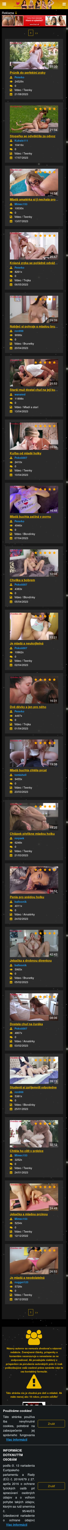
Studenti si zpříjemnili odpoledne (33, 1087)
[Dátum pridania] (11, 94)
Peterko (19, 77)
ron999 (19, 331)
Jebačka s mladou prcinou (29, 1214)
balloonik (21, 901)
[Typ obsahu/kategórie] (11, 90)
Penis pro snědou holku (27, 897)
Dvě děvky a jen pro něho (28, 707)
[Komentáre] (11, 86)
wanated (20, 394)
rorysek (19, 838)
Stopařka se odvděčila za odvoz (32, 136)
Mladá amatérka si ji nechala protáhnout (38, 199)
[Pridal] (11, 77)
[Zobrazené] (11, 81)
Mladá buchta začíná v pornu (30, 516)
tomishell (20, 775)
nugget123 (21, 1282)
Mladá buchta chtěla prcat (28, 770)
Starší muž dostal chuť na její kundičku (37, 389)
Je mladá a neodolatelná (27, 1277)
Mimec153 (21, 204)
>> (36, 33)
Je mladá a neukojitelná (26, 643)
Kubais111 (21, 140)
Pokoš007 (21, 458)
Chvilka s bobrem (22, 580)
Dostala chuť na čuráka (26, 1024)
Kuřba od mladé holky (25, 453)
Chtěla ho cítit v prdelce (26, 1151)
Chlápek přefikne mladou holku (32, 833)
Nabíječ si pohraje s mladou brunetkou (37, 326)
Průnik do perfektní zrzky (28, 72)
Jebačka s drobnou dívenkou (31, 960)
